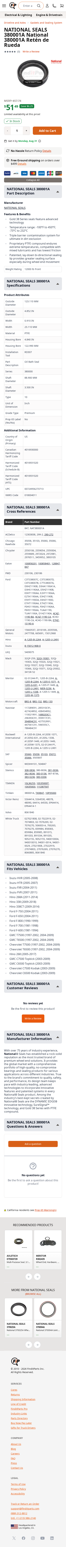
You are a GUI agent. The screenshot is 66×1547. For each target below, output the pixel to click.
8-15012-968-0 (33, 645)
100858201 (31, 563)
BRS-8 (28, 701)
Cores (14, 1389)
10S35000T (43, 783)
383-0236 (30, 777)
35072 (52, 754)
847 (27, 567)
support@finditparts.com (25, 1508)
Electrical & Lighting (18, 15)
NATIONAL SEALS (15, 208)
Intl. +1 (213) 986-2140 (23, 1518)
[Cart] (62, 6)
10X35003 (30, 786)
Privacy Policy (18, 1488)
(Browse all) (33, 1294)
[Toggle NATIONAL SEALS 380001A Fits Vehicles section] (57, 867)
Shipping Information (23, 1399)
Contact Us (17, 1467)
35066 (28, 757)
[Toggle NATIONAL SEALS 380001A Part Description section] (57, 192)
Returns (15, 1394)
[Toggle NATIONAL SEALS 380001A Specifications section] (57, 284)
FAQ (13, 1458)
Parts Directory (19, 1418)
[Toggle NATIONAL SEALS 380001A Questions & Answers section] (57, 1125)
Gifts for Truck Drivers (23, 1427)
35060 (28, 754)
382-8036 (30, 773)
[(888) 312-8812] (54, 6)
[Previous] (28, 1276)
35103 (44, 754)
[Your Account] (47, 6)
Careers (15, 1453)
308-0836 (30, 770)
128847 (56, 563)
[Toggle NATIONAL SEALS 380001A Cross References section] (57, 510)
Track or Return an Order (25, 1503)
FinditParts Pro (19, 1408)
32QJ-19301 (43, 658)
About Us (16, 1444)
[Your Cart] (62, 6)
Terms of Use (18, 1484)
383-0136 (41, 773)
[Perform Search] (39, 6)
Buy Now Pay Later (21, 1423)
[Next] (37, 1276)
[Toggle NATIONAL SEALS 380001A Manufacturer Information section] (57, 1037)
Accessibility (18, 1493)
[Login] (47, 6)
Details (46, 151)
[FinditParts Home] (13, 6)
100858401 (44, 563)
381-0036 (53, 770)
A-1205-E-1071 (48, 681)
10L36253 (30, 783)
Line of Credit (18, 1404)
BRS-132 (37, 701)
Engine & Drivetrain (49, 15)
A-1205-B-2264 (33, 639)
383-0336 (41, 777)
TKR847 (40, 793)
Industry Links (19, 1413)
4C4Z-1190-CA (43, 616)
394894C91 (31, 721)
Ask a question (33, 1143)
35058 (36, 754)
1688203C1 (44, 714)
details (22, 164)
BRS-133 (47, 701)
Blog (13, 1448)
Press (14, 1463)
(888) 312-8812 (19, 1513)
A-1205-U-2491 (50, 639)
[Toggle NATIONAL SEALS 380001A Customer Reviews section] (57, 986)
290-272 (48, 534)
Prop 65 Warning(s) (45, 1210)
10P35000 (50, 793)
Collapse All (33, 180)
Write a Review (31, 51)
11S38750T (43, 786)
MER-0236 (45, 688)
